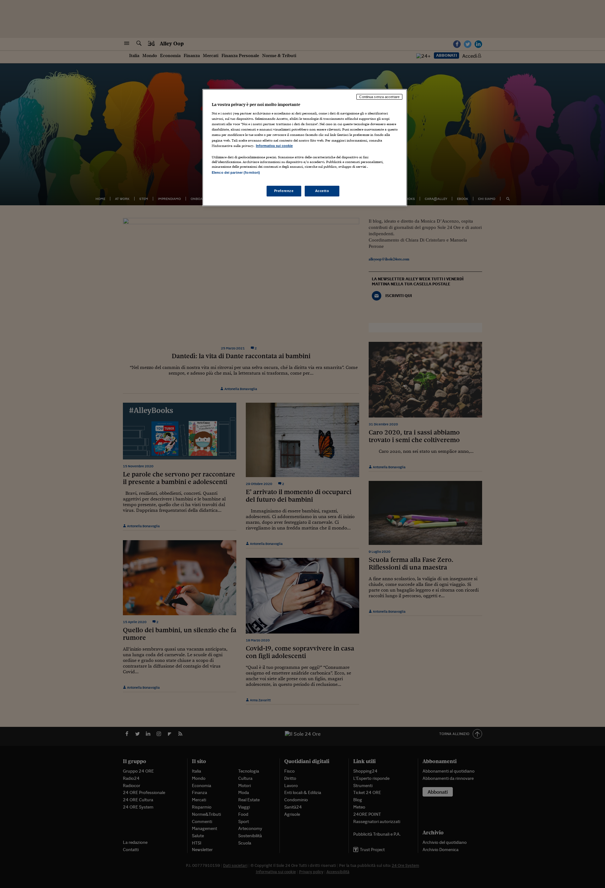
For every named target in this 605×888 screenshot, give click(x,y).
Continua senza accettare (379, 97)
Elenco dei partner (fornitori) (236, 172)
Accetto (322, 191)
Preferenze (284, 191)
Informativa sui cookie (274, 146)
